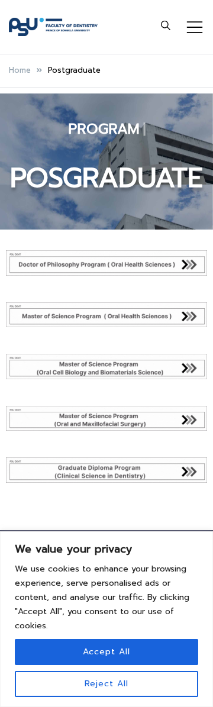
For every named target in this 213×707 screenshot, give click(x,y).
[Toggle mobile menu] (194, 27)
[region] (106, 619)
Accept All (106, 651)
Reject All (106, 683)
